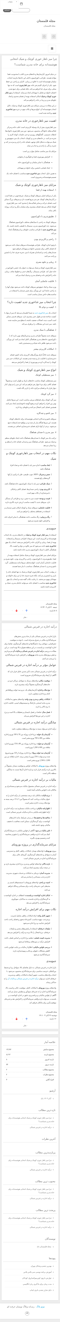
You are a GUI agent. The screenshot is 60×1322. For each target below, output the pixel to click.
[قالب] (27, 1313)
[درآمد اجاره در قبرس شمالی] (44, 39)
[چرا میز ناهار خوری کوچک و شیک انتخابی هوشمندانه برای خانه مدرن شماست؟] (53, 39)
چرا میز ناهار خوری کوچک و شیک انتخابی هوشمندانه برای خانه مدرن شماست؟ (31, 1119)
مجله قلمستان (46, 21)
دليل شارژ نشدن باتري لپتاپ (41, 1290)
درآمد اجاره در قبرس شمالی (40, 626)
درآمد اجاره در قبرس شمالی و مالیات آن (23, 979)
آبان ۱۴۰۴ (46, 1098)
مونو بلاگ (40, 1306)
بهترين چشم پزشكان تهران (41, 1266)
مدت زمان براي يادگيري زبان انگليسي (37, 1284)
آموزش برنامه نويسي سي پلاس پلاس (37, 1272)
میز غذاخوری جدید (41, 313)
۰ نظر (25, 617)
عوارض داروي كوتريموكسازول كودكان (37, 1278)
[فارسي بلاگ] (50, 1307)
